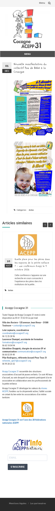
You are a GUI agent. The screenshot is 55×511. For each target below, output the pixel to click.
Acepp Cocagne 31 (10, 371)
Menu (42, 2)
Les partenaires (38, 503)
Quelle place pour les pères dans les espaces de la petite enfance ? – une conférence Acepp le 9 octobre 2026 (32, 264)
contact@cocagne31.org (24, 325)
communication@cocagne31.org (31, 351)
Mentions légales (17, 503)
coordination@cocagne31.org (15, 333)
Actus (31, 210)
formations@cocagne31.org (14, 342)
